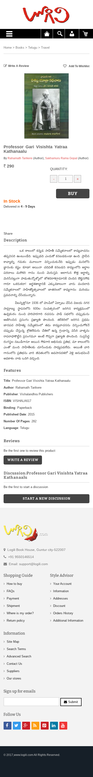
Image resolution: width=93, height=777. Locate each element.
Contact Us (14, 663)
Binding (9, 407)
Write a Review (18, 66)
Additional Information (68, 620)
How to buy (14, 584)
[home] (46, 14)
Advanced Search (19, 656)
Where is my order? (20, 613)
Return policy (16, 620)
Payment (13, 598)
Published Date (15, 414)
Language (11, 428)
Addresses (60, 598)
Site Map (13, 641)
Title (7, 380)
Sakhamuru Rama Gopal (61, 158)
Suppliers (13, 671)
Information (61, 591)
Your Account (62, 584)
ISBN (7, 401)
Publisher (11, 394)
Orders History (63, 613)
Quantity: (59, 169)
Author (9, 387)
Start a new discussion (46, 499)
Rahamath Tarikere (20, 158)
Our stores (14, 678)
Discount (59, 606)
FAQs (11, 591)
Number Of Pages (17, 421)
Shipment (13, 606)
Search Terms (16, 649)
